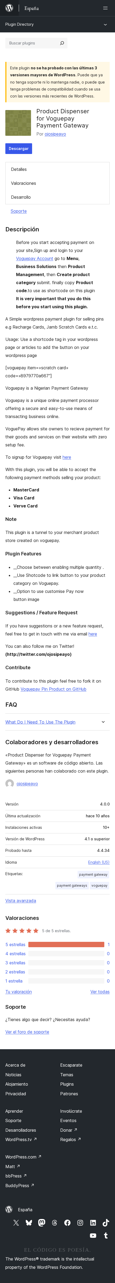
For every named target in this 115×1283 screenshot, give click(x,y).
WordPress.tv (21, 1139)
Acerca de (15, 1065)
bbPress (16, 1176)
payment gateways (72, 885)
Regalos (70, 1139)
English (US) (99, 862)
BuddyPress (19, 1185)
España (25, 1209)
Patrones (69, 1093)
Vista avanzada (20, 900)
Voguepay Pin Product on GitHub (53, 689)
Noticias (13, 1074)
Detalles (19, 169)
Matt (12, 1166)
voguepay (99, 885)
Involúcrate (71, 1111)
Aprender (14, 1111)
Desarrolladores (20, 1130)
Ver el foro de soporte (27, 1031)
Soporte (19, 211)
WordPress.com (23, 1157)
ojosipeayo (55, 134)
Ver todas (100, 991)
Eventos (68, 1120)
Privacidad (15, 1093)
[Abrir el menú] (106, 8)
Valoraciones (23, 183)
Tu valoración (18, 991)
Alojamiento (16, 1084)
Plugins (67, 1084)
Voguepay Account (34, 258)
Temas (66, 1074)
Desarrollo (21, 197)
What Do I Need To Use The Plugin (40, 722)
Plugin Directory (19, 24)
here (67, 457)
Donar (69, 1130)
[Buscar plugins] (62, 43)
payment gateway (93, 874)
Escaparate (71, 1065)
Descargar (19, 148)
